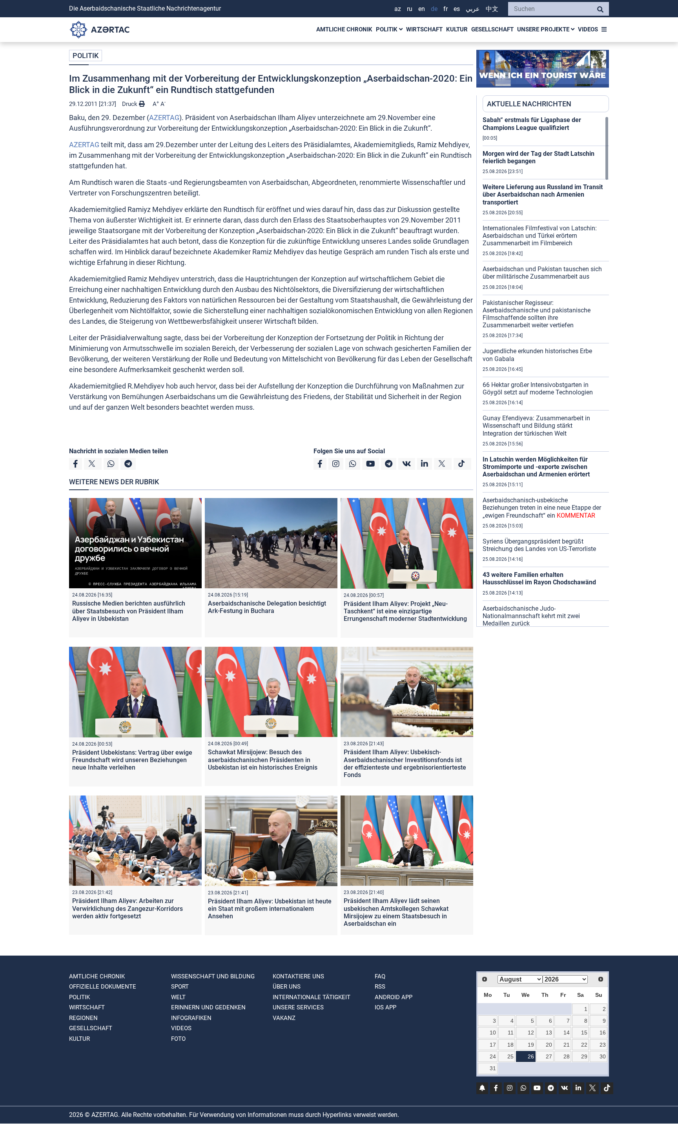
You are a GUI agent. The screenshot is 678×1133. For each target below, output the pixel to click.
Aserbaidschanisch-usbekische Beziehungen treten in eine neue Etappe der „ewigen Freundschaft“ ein (542, 507)
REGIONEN (83, 1018)
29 (584, 1056)
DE (434, 9)
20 (549, 1045)
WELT (178, 997)
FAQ (380, 976)
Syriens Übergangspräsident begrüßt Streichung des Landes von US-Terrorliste (539, 545)
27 (549, 1056)
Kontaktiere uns (298, 976)
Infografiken (191, 1018)
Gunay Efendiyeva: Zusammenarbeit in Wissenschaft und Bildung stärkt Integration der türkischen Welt (536, 425)
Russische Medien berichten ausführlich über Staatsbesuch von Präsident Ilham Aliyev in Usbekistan (128, 611)
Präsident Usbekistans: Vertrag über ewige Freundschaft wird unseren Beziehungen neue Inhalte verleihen (132, 760)
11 (511, 1032)
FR (445, 9)
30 (603, 1056)
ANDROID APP (393, 997)
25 (510, 1056)
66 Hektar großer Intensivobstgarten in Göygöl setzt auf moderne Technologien (538, 388)
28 (566, 1056)
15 (584, 1032)
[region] (546, 371)
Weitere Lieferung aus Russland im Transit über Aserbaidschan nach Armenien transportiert (543, 194)
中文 (492, 9)
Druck (130, 104)
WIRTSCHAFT (424, 29)
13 (549, 1032)
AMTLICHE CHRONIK (344, 29)
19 (531, 1045)
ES (457, 9)
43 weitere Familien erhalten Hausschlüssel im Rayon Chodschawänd (539, 578)
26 (531, 1056)
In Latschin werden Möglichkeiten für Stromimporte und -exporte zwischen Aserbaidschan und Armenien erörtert (536, 467)
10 (493, 1032)
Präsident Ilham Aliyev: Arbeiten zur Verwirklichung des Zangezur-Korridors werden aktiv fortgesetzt (127, 908)
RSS (380, 986)
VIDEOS (588, 29)
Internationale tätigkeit (311, 997)
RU (409, 9)
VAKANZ (284, 1018)
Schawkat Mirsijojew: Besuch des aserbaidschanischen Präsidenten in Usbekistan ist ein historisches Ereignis (262, 759)
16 (603, 1032)
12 (531, 1032)
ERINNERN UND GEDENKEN (208, 1007)
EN (421, 9)
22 (584, 1045)
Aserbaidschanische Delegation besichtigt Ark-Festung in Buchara (267, 607)
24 (493, 1056)
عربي (473, 9)
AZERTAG (164, 117)
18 (510, 1045)
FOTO (178, 1038)
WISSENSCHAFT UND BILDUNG (213, 976)
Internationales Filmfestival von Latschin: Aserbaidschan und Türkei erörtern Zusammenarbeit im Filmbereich (540, 235)
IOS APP (385, 1007)
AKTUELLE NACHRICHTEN (529, 104)
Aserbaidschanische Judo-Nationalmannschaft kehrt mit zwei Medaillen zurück (531, 616)
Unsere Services (298, 1007)
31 (493, 1068)
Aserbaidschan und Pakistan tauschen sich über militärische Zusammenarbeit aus (542, 272)
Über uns (287, 986)
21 (566, 1045)
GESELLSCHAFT (492, 29)
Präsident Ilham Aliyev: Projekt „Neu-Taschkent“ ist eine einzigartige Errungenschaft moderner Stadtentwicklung (405, 611)
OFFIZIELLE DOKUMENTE (102, 986)
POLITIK (387, 29)
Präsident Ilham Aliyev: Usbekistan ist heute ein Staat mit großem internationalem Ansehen (270, 909)
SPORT (180, 986)
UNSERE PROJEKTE (544, 29)
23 (603, 1045)
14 (566, 1032)
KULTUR (457, 29)
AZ (397, 9)
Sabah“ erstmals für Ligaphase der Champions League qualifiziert (532, 123)
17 (493, 1045)
